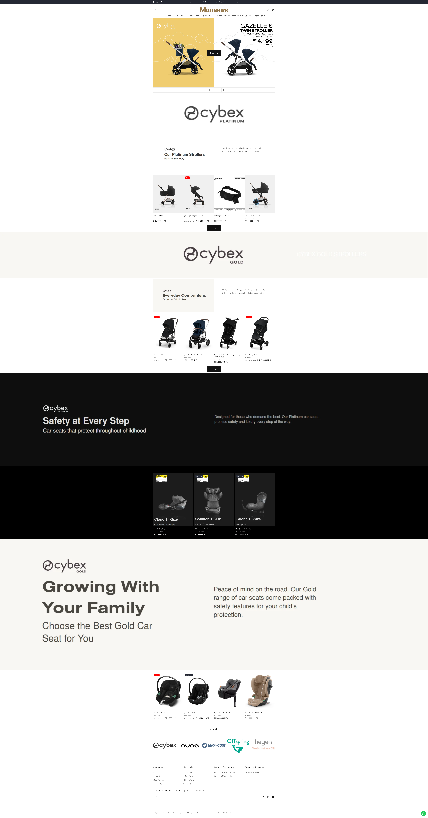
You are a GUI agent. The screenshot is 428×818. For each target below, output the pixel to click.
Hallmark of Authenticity (223, 776)
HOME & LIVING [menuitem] (193, 16)
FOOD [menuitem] (257, 16)
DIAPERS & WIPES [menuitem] (215, 16)
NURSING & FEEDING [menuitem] (231, 16)
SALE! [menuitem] (263, 16)
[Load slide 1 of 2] (209, 90)
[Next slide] (218, 90)
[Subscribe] (190, 796)
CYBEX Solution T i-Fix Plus (202, 529)
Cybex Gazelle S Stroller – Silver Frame (196, 355)
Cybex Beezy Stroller (251, 355)
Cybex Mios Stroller (159, 216)
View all (214, 228)
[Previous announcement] (190, 2)
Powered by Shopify (168, 813)
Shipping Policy (188, 780)
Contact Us (157, 776)
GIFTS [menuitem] (205, 16)
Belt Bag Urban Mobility (222, 216)
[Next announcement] (237, 2)
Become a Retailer (159, 784)
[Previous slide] (204, 90)
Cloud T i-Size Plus (159, 529)
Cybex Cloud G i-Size (190, 713)
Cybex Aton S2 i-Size (159, 713)
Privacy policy (181, 813)
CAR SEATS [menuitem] (179, 16)
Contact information (215, 813)
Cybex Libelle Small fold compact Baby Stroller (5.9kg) (227, 356)
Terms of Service (189, 784)
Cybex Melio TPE (158, 355)
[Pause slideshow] (223, 90)
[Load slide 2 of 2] (213, 90)
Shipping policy (227, 813)
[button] (155, 9)
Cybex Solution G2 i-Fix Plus (254, 713)
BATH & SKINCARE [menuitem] (246, 16)
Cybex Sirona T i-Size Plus (243, 529)
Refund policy (191, 813)
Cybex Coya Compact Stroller (193, 216)
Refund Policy (188, 776)
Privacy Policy (188, 772)
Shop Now (214, 53)
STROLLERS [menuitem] (167, 16)
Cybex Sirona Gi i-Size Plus (223, 713)
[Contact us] (423, 813)
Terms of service (202, 813)
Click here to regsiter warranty (225, 772)
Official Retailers (159, 780)
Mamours (160, 813)
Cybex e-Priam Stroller (252, 216)
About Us (156, 772)
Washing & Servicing (252, 772)
